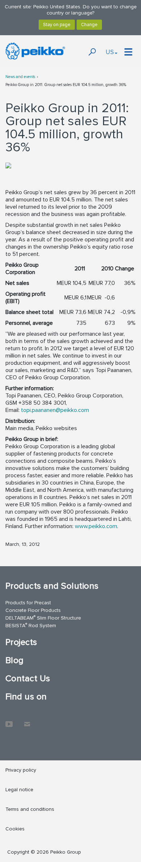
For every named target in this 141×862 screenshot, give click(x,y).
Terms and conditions (29, 809)
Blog (14, 660)
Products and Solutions (52, 586)
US (110, 52)
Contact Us (27, 678)
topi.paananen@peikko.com (55, 410)
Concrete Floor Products (33, 610)
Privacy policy (20, 770)
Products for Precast (28, 603)
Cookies (15, 829)
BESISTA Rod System (30, 625)
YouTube (9, 720)
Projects (21, 642)
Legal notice (19, 790)
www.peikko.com (96, 526)
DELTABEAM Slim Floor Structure (43, 617)
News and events (20, 76)
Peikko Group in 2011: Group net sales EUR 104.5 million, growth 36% (65, 84)
